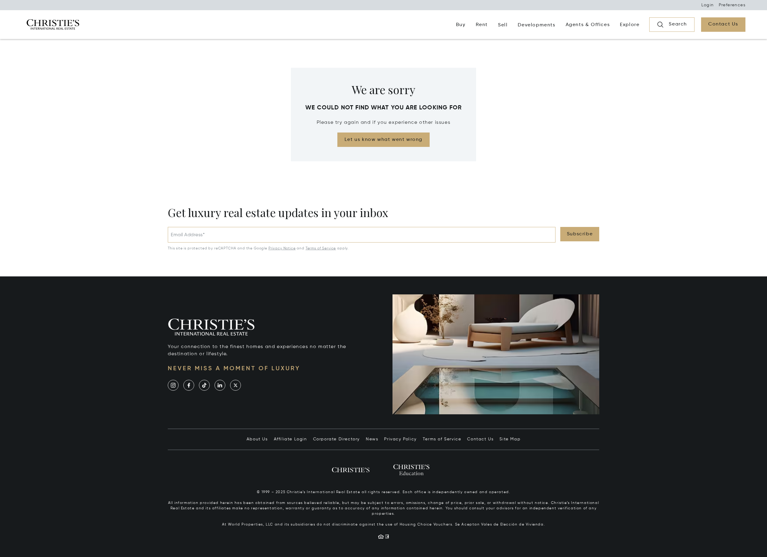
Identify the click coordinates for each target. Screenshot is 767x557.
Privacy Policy (400, 439)
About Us (257, 439)
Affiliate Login (290, 439)
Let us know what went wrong (383, 139)
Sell (503, 25)
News (372, 439)
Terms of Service (321, 248)
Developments (536, 25)
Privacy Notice (282, 248)
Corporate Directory (336, 439)
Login (707, 5)
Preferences (732, 5)
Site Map (509, 439)
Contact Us (480, 439)
